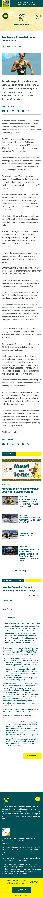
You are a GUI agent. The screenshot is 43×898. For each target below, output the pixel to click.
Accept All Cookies (21, 890)
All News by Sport (21, 571)
